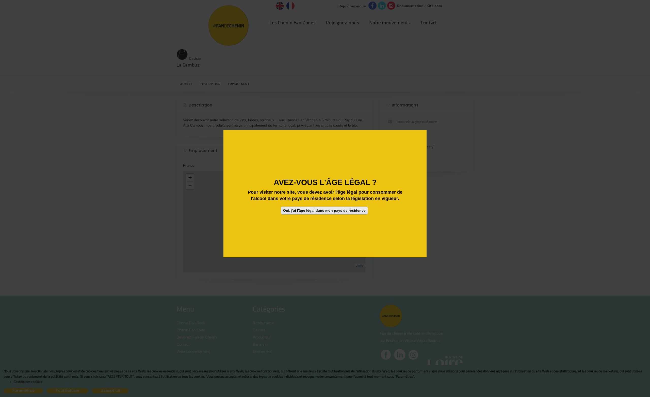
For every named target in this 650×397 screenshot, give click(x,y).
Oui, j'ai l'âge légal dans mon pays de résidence (324, 210)
